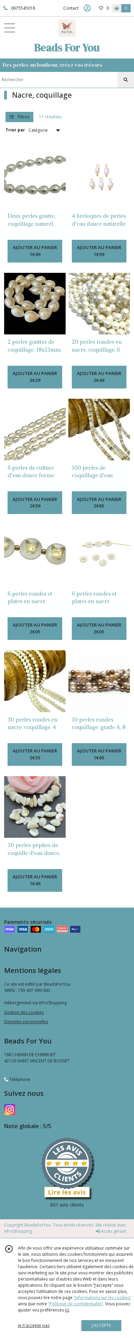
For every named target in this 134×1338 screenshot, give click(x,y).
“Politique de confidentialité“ (75, 1304)
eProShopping (18, 1231)
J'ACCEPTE (101, 1325)
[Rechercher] (126, 80)
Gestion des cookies (24, 1012)
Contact (70, 8)
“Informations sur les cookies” (102, 1297)
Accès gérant (113, 1231)
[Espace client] (87, 8)
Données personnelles (26, 1022)
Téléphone (19, 1079)
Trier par (15, 130)
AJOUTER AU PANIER (35, 250)
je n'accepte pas (33, 1325)
